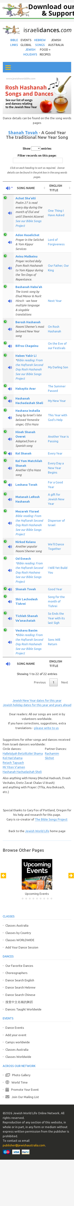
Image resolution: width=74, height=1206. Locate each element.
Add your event (15, 1035)
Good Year (55, 589)
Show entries (37, 148)
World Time (18, 1082)
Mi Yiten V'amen (14, 767)
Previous (40, 682)
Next (64, 682)
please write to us (46, 728)
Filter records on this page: (37, 155)
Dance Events (14, 1027)
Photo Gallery (20, 1075)
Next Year (55, 300)
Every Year (55, 453)
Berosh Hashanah (28, 322)
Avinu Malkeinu (26, 256)
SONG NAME (26, 188)
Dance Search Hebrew (20, 987)
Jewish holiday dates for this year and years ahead (37, 705)
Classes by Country (18, 932)
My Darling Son (58, 367)
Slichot (49, 758)
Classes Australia (16, 925)
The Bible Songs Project (51, 819)
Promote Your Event (24, 1089)
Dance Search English (19, 980)
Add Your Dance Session (21, 947)
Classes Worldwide (18, 1056)
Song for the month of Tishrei (56, 601)
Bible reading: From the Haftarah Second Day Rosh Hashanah (29, 364)
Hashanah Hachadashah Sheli (22, 771)
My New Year (57, 400)
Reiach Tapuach (13, 762)
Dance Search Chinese (20, 994)
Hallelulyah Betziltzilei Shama (23, 753)
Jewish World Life (37, 831)
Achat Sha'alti (25, 198)
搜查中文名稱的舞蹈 (19, 1002)
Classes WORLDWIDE (19, 940)
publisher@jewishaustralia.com (24, 1145)
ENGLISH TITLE (55, 188)
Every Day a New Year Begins (56, 467)
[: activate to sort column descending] (8, 188)
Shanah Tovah (23, 132)
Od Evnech (23, 558)
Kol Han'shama (12, 758)
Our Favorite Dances (19, 965)
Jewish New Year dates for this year (37, 700)
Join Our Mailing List (24, 1097)
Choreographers (16, 973)
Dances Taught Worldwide (23, 1009)
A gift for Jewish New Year (56, 499)
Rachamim (52, 753)
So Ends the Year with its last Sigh (56, 618)
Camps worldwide (17, 1042)
